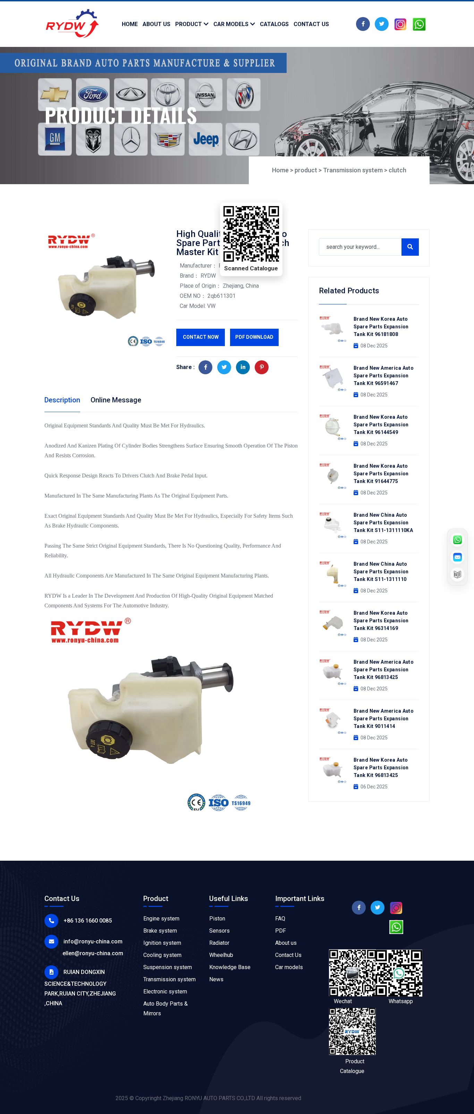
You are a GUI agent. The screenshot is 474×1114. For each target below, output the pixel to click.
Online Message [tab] (116, 400)
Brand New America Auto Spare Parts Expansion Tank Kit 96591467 (384, 375)
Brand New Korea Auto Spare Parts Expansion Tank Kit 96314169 (381, 620)
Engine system (161, 918)
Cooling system (162, 955)
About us (286, 943)
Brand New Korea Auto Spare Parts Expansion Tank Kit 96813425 (381, 767)
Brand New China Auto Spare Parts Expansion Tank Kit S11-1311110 (381, 571)
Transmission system (353, 170)
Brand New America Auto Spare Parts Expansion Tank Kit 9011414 (384, 718)
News (216, 979)
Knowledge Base (230, 967)
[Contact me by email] (457, 557)
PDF (280, 930)
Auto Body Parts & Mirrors (165, 1008)
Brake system (160, 930)
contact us (311, 24)
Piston (217, 918)
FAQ (280, 918)
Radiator (219, 943)
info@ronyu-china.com (93, 941)
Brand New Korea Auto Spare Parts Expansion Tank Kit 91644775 (381, 473)
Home (130, 24)
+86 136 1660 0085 (88, 920)
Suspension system (167, 967)
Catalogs (274, 24)
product (188, 24)
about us (156, 24)
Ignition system (162, 943)
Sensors (219, 930)
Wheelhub (221, 955)
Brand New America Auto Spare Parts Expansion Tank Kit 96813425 (384, 669)
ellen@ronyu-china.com (92, 953)
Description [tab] (62, 400)
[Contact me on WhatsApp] (457, 540)
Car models (230, 24)
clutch (397, 170)
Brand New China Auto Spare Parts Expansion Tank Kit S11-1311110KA (383, 522)
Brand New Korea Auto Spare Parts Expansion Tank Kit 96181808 (381, 326)
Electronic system (165, 991)
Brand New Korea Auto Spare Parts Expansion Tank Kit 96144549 (381, 424)
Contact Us (288, 955)
